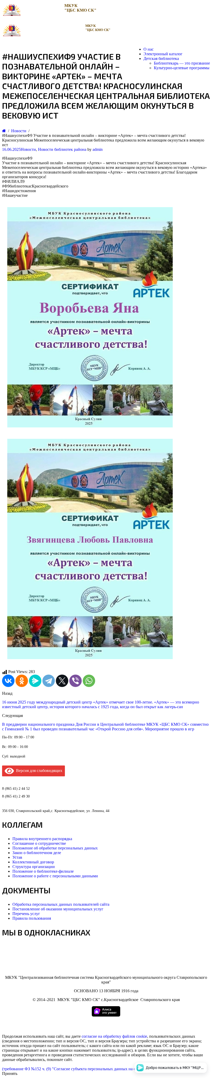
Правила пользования (31, 918)
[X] (62, 681)
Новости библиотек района (62, 149)
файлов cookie (134, 1036)
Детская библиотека (161, 58)
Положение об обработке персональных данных (55, 848)
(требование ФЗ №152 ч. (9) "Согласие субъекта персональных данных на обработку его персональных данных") (102, 1069)
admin (98, 149)
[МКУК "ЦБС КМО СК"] (11, 20)
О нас (148, 49)
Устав (17, 857)
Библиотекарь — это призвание (182, 63)
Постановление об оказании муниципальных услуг (57, 909)
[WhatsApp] (89, 681)
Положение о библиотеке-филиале (43, 871)
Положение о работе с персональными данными (55, 876)
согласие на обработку (101, 1036)
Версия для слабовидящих (38, 770)
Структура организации (33, 866)
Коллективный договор (33, 862)
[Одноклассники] (22, 681)
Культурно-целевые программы (181, 68)
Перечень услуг (26, 913)
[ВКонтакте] (8, 681)
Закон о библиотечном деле (36, 852)
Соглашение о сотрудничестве (39, 843)
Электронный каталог (163, 54)
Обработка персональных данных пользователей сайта (60, 904)
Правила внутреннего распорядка (42, 839)
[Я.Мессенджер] (35, 681)
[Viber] (75, 681)
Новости (28, 149)
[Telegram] (48, 681)
